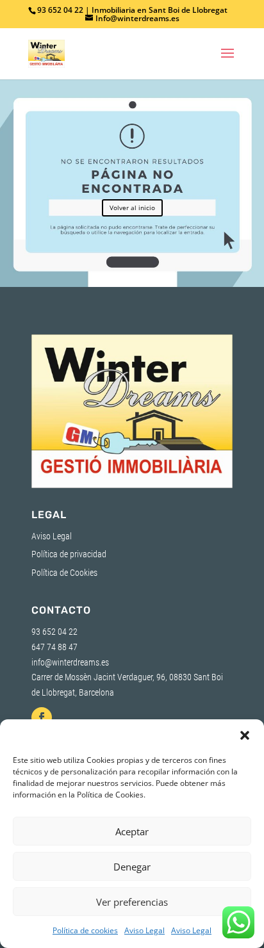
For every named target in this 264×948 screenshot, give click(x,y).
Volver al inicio (132, 207)
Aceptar (132, 831)
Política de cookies (85, 930)
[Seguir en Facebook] (41, 717)
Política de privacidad (68, 554)
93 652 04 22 (54, 631)
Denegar (132, 866)
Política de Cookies (64, 573)
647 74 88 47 (54, 647)
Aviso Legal (144, 930)
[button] (244, 735)
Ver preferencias (132, 901)
